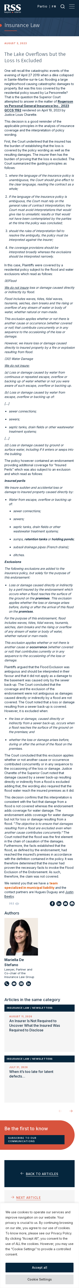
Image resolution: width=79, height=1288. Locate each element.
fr (54, 6)
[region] (39, 1245)
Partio (43, 6)
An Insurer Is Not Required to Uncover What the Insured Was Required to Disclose (34, 1025)
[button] (71, 1111)
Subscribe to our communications (22, 1139)
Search (63, 6)
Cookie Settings (39, 1279)
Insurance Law (18, 1007)
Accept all (39, 1267)
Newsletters (42, 1007)
